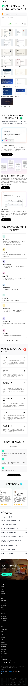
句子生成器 (5, 333)
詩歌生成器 (5, 298)
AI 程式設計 (3, 598)
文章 (2, 631)
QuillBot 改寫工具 (7, 264)
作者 (2, 639)
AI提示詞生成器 (6, 308)
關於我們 (3, 637)
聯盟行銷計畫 (4, 644)
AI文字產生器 (6, 239)
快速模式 (16, 23)
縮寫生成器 (5, 276)
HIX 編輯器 (3, 620)
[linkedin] (7, 662)
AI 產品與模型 (4, 629)
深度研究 (3, 593)
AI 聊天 (2, 586)
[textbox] (14, 19)
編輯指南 (3, 642)
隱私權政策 (3, 646)
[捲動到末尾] (12, 24)
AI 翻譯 (2, 610)
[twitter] (4, 662)
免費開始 (5, 574)
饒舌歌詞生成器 (6, 321)
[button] (14, 517)
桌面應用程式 (4, 618)
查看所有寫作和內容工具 (13, 340)
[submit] (25, 24)
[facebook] (2, 662)
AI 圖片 (2, 589)
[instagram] (11, 662)
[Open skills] (8, 24)
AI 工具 (2, 623)
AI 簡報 (2, 596)
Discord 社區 (4, 653)
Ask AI (2, 607)
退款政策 (3, 651)
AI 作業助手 (3, 605)
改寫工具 (5, 252)
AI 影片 (2, 591)
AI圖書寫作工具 (6, 287)
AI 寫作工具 (3, 600)
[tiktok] (14, 662)
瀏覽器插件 (3, 616)
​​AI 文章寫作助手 (4, 603)
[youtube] (9, 662)
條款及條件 (3, 649)
